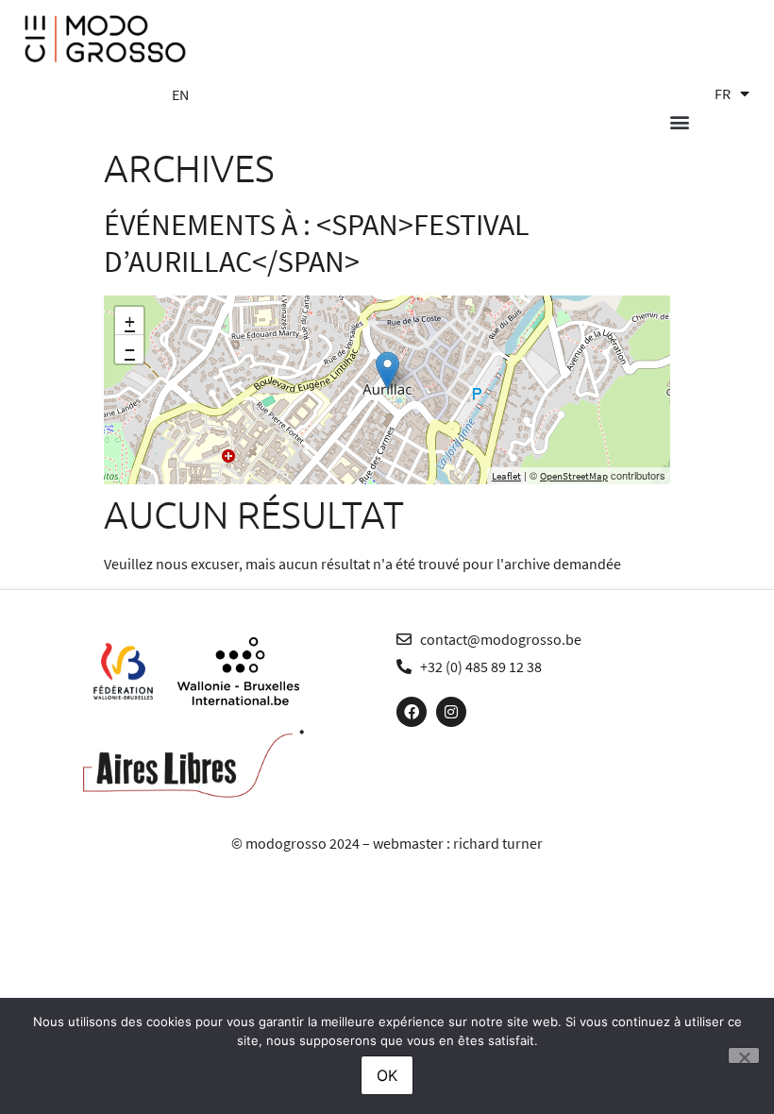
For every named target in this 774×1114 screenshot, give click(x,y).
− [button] (130, 349)
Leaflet (506, 475)
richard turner (498, 843)
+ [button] (130, 321)
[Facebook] (411, 712)
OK (387, 1075)
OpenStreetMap (574, 475)
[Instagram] (451, 712)
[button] (679, 122)
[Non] (744, 1055)
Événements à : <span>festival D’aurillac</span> (317, 243)
